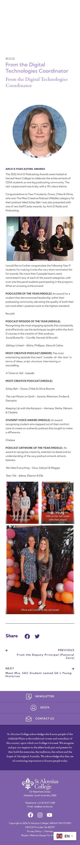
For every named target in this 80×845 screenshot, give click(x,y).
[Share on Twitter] (37, 636)
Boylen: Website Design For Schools (40, 835)
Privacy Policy (34, 831)
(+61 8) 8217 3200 (46, 803)
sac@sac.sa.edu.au (43, 807)
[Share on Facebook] (27, 636)
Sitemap (48, 831)
